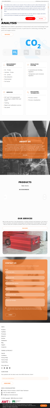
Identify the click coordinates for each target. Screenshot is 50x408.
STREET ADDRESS (9, 280)
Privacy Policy (4, 357)
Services (3, 338)
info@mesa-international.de (42, 1)
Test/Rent (3, 332)
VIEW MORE (7, 34)
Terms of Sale (4, 360)
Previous (5, 197)
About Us (3, 336)
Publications (4, 340)
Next (44, 197)
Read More (25, 228)
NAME (6, 269)
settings (4, 406)
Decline (41, 18)
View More (25, 155)
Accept (30, 18)
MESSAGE (7, 297)
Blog (2, 342)
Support (3, 345)
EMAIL (6, 275)
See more (25, 186)
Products (3, 329)
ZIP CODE (7, 292)
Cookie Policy (4, 362)
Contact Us (3, 347)
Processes (3, 334)
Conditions (3, 355)
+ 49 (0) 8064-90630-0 (6, 1)
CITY (6, 286)
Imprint (3, 353)
